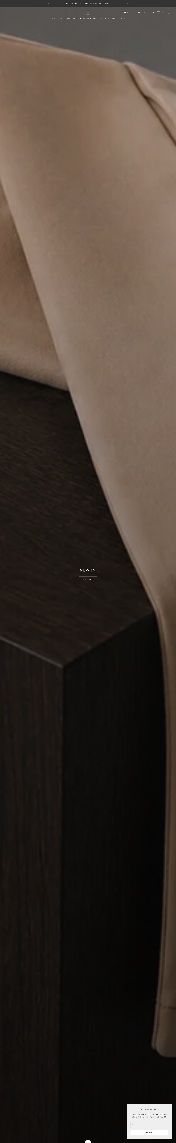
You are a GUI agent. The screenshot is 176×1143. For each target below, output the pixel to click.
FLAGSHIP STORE (108, 18)
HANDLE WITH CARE (88, 18)
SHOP (53, 18)
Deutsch (142, 12)
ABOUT (122, 18)
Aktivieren (149, 1133)
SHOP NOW (88, 579)
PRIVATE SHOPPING (68, 18)
